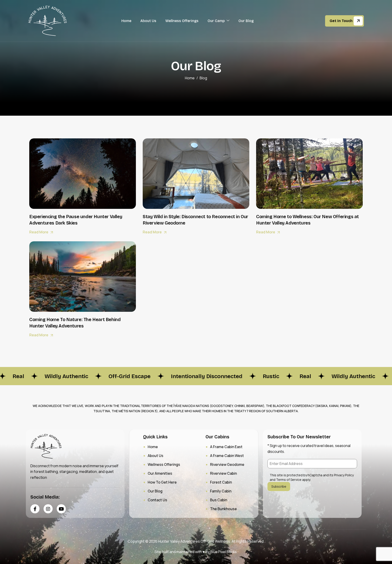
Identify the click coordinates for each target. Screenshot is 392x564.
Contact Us (157, 499)
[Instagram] (48, 508)
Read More (39, 232)
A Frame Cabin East (226, 446)
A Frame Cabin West (227, 455)
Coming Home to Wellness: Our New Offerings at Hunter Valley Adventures (307, 220)
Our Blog (246, 21)
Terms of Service (288, 479)
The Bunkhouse (223, 508)
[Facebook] (34, 508)
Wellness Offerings (181, 21)
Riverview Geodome (227, 464)
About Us (148, 21)
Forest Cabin (221, 482)
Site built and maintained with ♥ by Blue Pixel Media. (196, 551)
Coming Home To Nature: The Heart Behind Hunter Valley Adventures (74, 323)
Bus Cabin (218, 499)
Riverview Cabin (223, 473)
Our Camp (216, 21)
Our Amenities (160, 473)
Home (126, 21)
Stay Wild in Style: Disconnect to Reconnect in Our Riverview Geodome (195, 220)
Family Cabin (220, 491)
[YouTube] (61, 508)
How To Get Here (162, 482)
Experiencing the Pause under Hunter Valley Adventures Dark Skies (75, 220)
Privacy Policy (344, 475)
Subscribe (278, 486)
